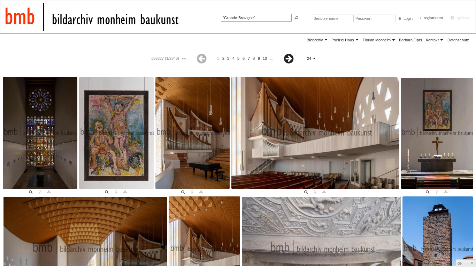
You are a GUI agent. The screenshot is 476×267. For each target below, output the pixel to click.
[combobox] (466, 263)
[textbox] (256, 18)
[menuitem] (317, 39)
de (460, 263)
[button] (296, 18)
